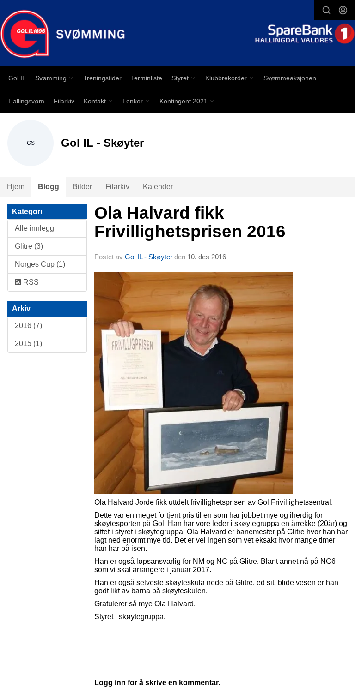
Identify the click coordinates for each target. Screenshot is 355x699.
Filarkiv (64, 101)
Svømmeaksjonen (289, 78)
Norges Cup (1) (40, 264)
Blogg (48, 187)
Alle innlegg (34, 228)
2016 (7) (28, 325)
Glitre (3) (29, 246)
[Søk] (326, 10)
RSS (30, 282)
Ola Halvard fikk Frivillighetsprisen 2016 (190, 222)
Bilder (82, 187)
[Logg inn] (343, 10)
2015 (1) (28, 343)
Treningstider (102, 78)
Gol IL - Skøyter (148, 257)
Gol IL (17, 78)
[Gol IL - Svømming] (177, 34)
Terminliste (146, 78)
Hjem (15, 187)
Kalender (158, 187)
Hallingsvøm (26, 101)
